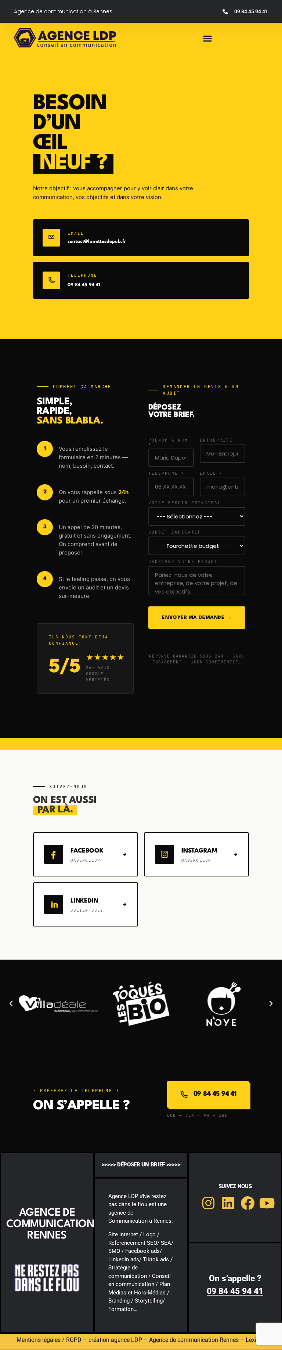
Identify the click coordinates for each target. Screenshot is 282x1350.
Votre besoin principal (184, 503)
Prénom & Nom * (168, 442)
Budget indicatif (174, 532)
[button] (207, 38)
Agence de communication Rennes (194, 1339)
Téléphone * (166, 473)
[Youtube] (267, 1203)
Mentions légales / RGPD (49, 1339)
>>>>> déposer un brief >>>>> (141, 1164)
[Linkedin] (228, 1203)
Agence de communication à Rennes (63, 11)
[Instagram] (208, 1203)
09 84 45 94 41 (84, 285)
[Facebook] (247, 1203)
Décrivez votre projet (183, 562)
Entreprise (216, 440)
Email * (211, 473)
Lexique (256, 1339)
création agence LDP (115, 1339)
